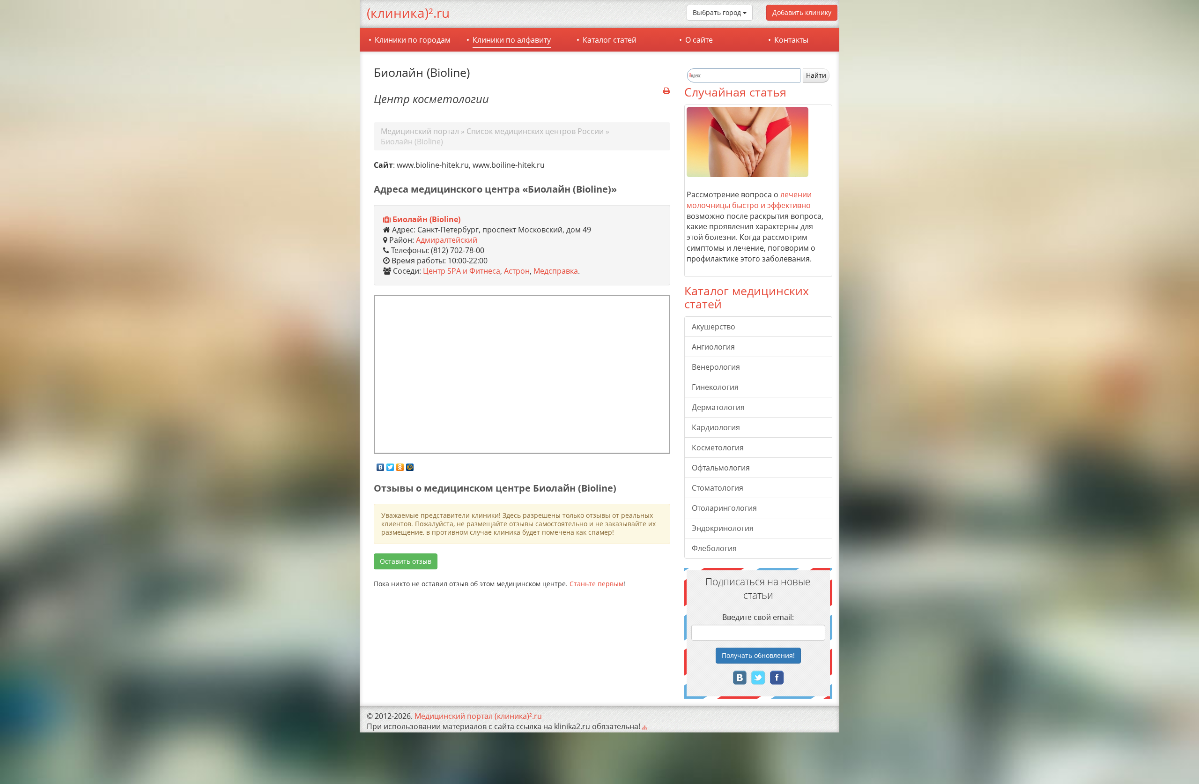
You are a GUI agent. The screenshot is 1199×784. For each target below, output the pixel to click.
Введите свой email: (758, 617)
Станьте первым (596, 583)
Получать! (758, 655)
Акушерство (713, 326)
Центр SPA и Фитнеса (461, 271)
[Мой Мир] (410, 465)
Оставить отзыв (405, 561)
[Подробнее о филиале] (387, 219)
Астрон (517, 271)
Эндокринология (723, 528)
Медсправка (555, 271)
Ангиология (713, 347)
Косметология (718, 447)
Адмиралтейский (446, 240)
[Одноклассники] (400, 465)
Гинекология (715, 387)
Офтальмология (721, 468)
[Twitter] (390, 465)
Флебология (714, 548)
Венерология (716, 367)
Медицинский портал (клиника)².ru (478, 716)
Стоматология (717, 488)
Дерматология (718, 407)
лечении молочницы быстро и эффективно (749, 199)
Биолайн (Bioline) (426, 219)
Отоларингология (724, 508)
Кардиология (716, 427)
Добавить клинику (801, 12)
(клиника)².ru (408, 13)
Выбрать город (718, 12)
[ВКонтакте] (380, 465)
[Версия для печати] (666, 91)
